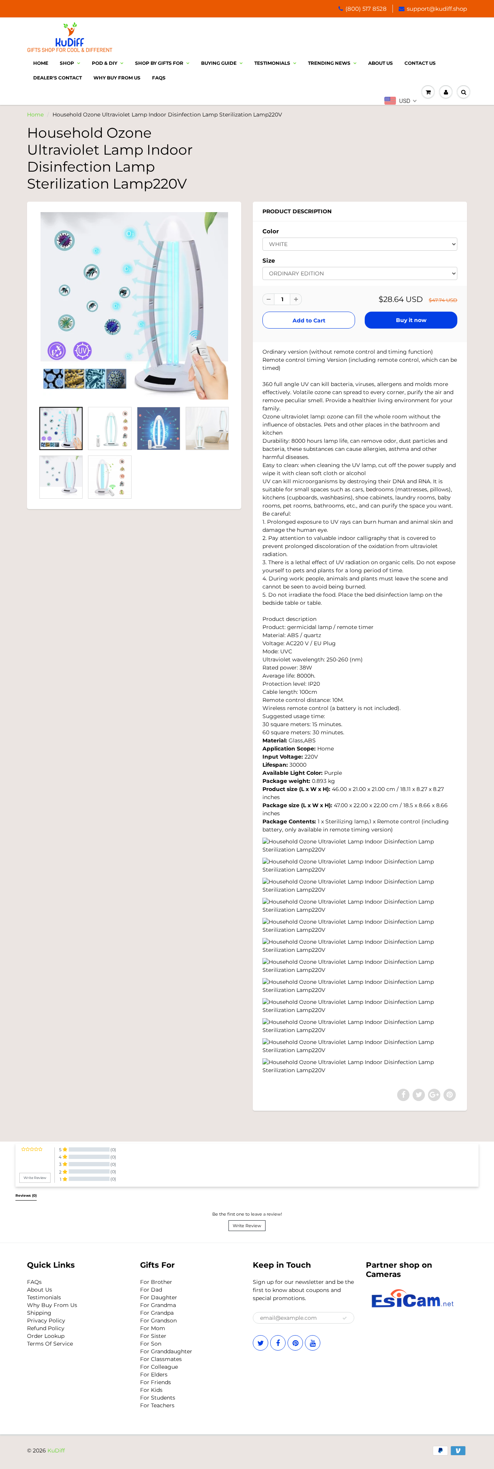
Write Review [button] (35, 1178)
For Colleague (159, 1366)
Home (40, 63)
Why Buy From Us (116, 78)
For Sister (153, 1335)
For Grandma (158, 1305)
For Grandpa (157, 1312)
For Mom (152, 1328)
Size (268, 260)
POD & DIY (104, 63)
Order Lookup (45, 1335)
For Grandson (158, 1320)
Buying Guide (219, 63)
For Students (157, 1397)
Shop (67, 63)
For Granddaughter (166, 1351)
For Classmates (161, 1359)
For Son (150, 1343)
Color (270, 231)
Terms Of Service (50, 1343)
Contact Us (420, 63)
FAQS (159, 78)
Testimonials (272, 63)
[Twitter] (260, 1343)
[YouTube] (312, 1343)
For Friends (155, 1382)
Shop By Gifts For (159, 63)
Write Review (247, 1225)
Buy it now (411, 320)
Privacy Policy (46, 1320)
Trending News (329, 63)
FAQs (34, 1281)
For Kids (151, 1389)
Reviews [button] (26, 1195)
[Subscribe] (344, 1318)
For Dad (151, 1289)
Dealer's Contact (57, 78)
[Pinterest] (295, 1343)
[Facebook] (278, 1343)
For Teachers (157, 1405)
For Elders (153, 1374)
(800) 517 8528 (366, 8)
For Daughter (158, 1297)
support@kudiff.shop (437, 8)
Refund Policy (45, 1328)
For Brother (156, 1281)
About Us (380, 63)
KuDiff (56, 1450)
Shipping (39, 1312)
